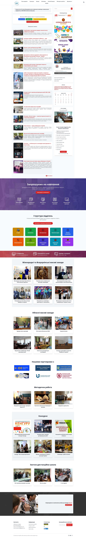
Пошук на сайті (32, 525)
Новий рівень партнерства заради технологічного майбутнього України (36, 31)
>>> (71, 93)
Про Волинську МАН (33, 524)
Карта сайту (31, 529)
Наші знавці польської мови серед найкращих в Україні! (37, 161)
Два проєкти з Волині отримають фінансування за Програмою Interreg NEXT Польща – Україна (36, 55)
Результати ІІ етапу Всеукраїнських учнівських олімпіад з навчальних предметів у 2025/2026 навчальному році (32, 10)
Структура (32, 1)
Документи (70, 1)
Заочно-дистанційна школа (59, 77)
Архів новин (56, 80)
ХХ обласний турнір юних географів (32, 106)
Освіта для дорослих (58, 79)
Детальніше (68, 504)
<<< (55, 93)
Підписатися (69, 524)
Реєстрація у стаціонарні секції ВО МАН (43, 223)
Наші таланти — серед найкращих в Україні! (34, 125)
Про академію (24, 1)
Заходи (38, 1)
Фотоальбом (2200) (63, 110)
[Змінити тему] (84, 2)
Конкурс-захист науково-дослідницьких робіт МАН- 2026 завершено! (37, 93)
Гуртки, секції (21, 19)
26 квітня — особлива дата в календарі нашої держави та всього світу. (37, 144)
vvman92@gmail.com (20, 526)
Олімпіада (43, 1)
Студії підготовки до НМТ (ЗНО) (40, 19)
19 (60, 101)
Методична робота (61, 1)
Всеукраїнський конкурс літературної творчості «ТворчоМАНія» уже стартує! (35, 65)
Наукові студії (29, 19)
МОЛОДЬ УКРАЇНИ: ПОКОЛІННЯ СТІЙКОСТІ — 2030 (35, 38)
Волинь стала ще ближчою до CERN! (32, 47)
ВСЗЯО (47, 3)
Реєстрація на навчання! (43, 192)
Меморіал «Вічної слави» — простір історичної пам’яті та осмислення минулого (37, 117)
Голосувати (63, 151)
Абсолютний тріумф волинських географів (34, 133)
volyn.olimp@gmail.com (20, 528)
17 (55, 101)
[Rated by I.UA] (50, 526)
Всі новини (50, 175)
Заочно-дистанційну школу (32, 21)
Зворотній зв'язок (32, 527)
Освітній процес (51, 1)
